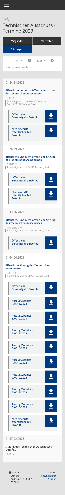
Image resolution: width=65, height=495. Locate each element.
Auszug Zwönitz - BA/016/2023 (22, 376)
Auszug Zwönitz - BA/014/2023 (22, 347)
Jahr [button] (17, 60)
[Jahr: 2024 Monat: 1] (52, 60)
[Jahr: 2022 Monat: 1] (29, 60)
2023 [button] (39, 60)
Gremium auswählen (19, 67)
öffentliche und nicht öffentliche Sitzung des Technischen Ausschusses (30, 92)
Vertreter (47, 41)
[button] (51, 116)
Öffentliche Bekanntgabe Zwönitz (25, 116)
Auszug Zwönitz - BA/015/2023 (22, 361)
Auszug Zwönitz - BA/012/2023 (22, 317)
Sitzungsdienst (48, 477)
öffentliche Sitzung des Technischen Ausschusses (27, 267)
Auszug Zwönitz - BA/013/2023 (22, 332)
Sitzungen (17, 49)
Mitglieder (17, 41)
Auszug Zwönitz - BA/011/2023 (22, 302)
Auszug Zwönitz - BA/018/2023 (22, 406)
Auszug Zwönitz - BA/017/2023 (22, 391)
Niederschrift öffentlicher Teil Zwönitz (21, 132)
